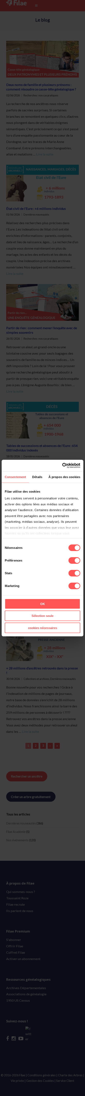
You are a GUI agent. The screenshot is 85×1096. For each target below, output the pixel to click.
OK (42, 603)
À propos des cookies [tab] (64, 476)
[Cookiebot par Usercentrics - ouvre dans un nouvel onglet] (62, 465)
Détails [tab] (37, 476)
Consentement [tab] (15, 476)
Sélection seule (42, 616)
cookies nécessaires (42, 627)
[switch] (74, 560)
